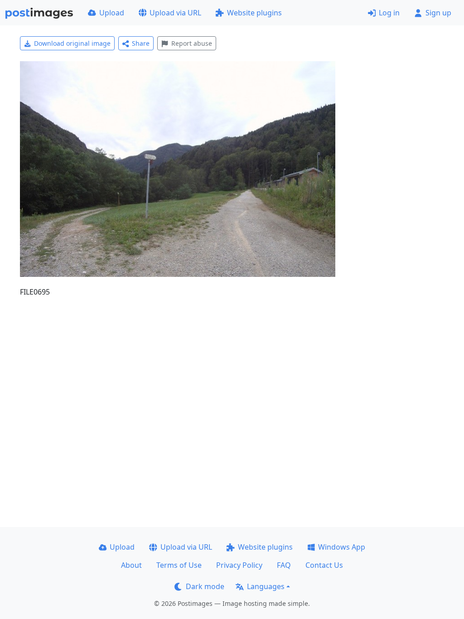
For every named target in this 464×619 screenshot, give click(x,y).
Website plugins (254, 13)
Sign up (438, 13)
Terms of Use (179, 565)
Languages (266, 586)
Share (141, 43)
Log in (389, 13)
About (131, 565)
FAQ (284, 565)
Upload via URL (175, 13)
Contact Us (324, 565)
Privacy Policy (239, 565)
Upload (111, 13)
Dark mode (205, 586)
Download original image (72, 43)
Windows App (341, 547)
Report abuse (191, 43)
